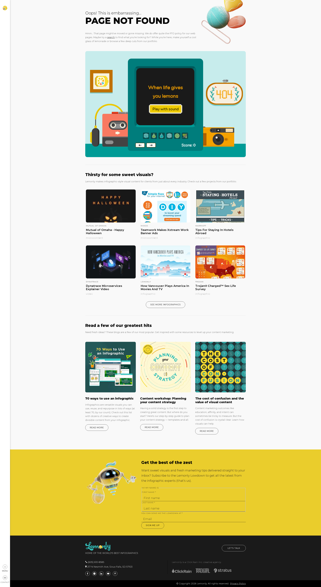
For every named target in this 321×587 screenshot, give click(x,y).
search (111, 37)
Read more (97, 427)
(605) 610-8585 (95, 562)
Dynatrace (92, 282)
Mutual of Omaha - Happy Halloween (105, 231)
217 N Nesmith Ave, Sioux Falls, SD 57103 (109, 566)
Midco (144, 226)
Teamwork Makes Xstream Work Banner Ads (165, 231)
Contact (5, 582)
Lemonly (146, 282)
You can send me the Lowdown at (162, 513)
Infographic (202, 238)
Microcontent (94, 238)
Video (89, 293)
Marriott (200, 226)
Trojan (199, 282)
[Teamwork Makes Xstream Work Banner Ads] (165, 221)
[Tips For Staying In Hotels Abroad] (220, 221)
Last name (148, 502)
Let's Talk (234, 548)
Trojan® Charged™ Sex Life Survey (215, 287)
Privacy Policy (238, 583)
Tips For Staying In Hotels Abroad (214, 231)
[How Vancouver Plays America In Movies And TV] (165, 277)
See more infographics (165, 304)
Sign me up (153, 525)
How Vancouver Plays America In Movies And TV (165, 287)
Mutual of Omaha (96, 226)
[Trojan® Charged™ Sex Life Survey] (220, 277)
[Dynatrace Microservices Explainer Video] (111, 277)
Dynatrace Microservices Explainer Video (104, 287)
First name (149, 492)
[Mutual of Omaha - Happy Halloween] (111, 221)
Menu (5, 571)
